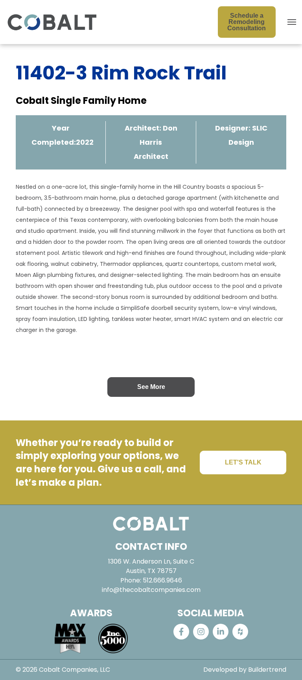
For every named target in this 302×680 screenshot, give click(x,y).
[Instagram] (201, 631)
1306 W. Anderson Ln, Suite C (151, 561)
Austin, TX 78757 (151, 570)
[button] (292, 22)
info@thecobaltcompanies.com (151, 589)
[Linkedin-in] (220, 631)
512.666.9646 (162, 580)
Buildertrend (267, 669)
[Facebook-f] (181, 631)
